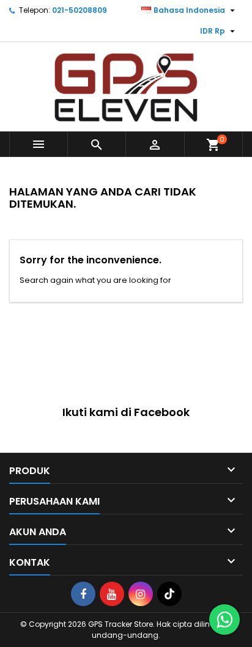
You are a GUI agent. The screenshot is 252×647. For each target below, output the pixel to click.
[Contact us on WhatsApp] (224, 619)
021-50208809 (79, 10)
